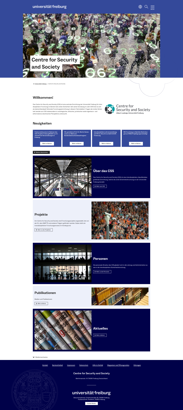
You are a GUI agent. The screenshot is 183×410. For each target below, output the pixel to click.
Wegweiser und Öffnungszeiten (118, 365)
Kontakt (45, 365)
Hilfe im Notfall (98, 365)
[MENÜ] (152, 6)
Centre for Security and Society (54, 63)
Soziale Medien (91, 403)
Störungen (137, 365)
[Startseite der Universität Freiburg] (50, 7)
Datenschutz (83, 365)
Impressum (71, 365)
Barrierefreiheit (57, 365)
